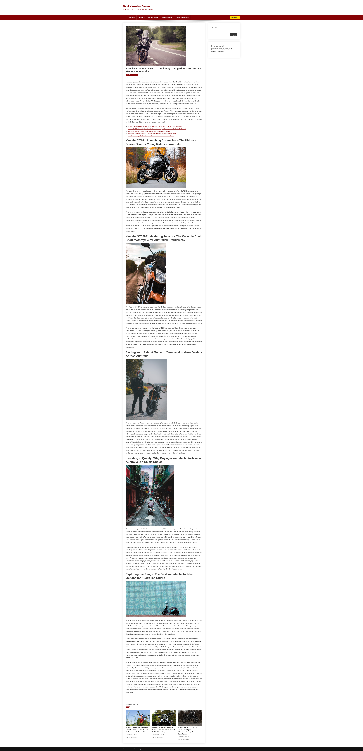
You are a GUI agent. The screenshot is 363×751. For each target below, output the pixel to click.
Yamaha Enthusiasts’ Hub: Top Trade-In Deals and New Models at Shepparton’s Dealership (137, 730)
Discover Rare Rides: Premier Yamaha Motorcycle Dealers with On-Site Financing (163, 730)
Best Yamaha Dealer (136, 6)
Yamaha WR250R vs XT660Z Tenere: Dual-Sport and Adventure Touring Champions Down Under (189, 731)
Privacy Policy (153, 18)
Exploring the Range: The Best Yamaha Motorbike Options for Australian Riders (151, 136)
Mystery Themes (145, 749)
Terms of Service (167, 18)
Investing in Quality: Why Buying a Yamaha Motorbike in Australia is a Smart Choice (152, 133)
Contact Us (141, 18)
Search (214, 27)
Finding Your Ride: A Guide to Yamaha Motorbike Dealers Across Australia (149, 131)
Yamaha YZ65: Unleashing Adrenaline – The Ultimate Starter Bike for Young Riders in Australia (155, 126)
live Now (234, 17)
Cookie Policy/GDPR (182, 18)
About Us (132, 18)
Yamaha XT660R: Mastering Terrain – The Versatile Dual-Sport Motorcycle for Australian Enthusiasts (157, 129)
